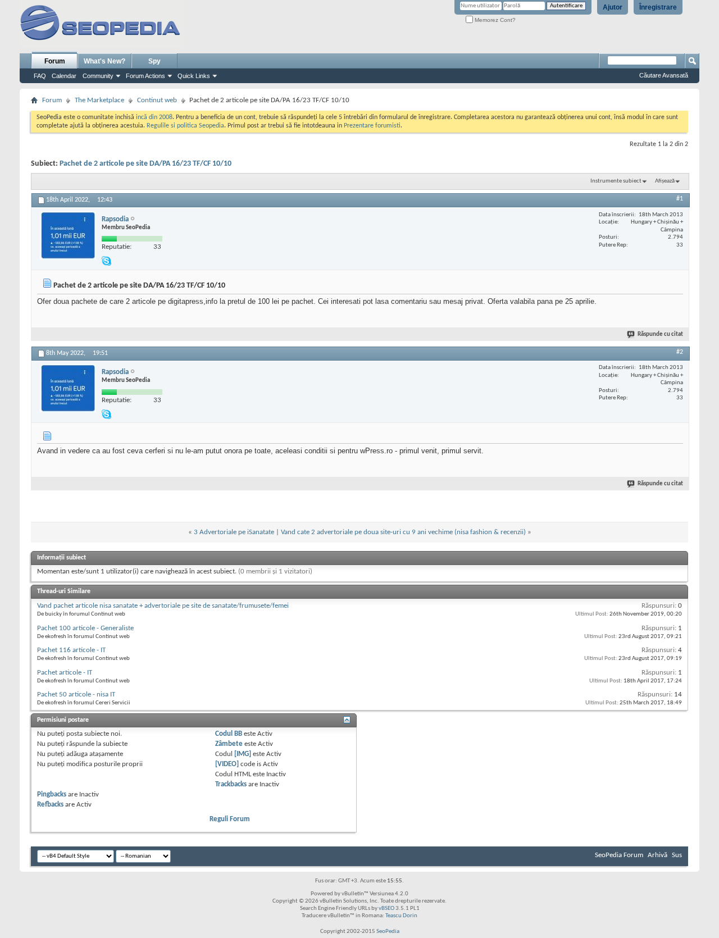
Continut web (157, 100)
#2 (679, 352)
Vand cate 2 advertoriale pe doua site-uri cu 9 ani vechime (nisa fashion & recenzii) (403, 532)
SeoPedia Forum (619, 855)
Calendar (64, 75)
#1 (679, 198)
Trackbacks (231, 784)
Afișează (665, 181)
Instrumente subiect (615, 181)
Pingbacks (51, 794)
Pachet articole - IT (64, 672)
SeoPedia (387, 931)
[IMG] (242, 754)
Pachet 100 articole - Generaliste (85, 628)
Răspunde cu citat (660, 334)
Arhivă (657, 855)
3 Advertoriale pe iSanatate (234, 532)
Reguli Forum (230, 819)
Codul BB (228, 733)
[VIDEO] (227, 764)
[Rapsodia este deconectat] (68, 235)
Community (98, 75)
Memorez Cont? (494, 20)
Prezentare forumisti (372, 125)
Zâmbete (229, 744)
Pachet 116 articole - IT (71, 650)
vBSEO (386, 908)
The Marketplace (99, 100)
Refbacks (50, 804)
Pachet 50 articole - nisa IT (76, 694)
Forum (54, 61)
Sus (677, 855)
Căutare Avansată (663, 75)
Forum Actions (145, 75)
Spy (154, 61)
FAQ (40, 75)
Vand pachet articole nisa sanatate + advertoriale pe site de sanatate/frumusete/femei (163, 605)
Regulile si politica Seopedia (185, 125)
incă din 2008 (154, 117)
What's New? (104, 61)
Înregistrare (658, 7)
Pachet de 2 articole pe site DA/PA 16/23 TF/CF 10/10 (145, 164)
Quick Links (194, 75)
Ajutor (612, 7)
